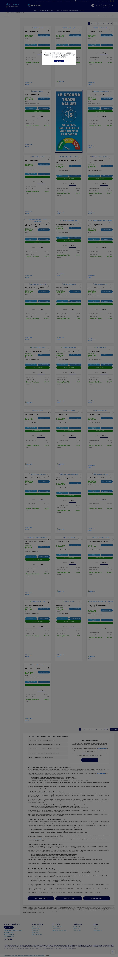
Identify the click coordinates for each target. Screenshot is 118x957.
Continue (59, 61)
